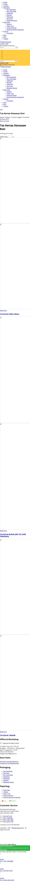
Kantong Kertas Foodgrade (15, 30)
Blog (4, 37)
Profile (5, 4)
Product (5, 31)
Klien (4, 35)
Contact (5, 39)
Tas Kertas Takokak (7, 735)
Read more (3, 310)
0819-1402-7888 (8, 820)
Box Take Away (11, 11)
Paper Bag (6, 22)
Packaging (6, 8)
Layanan (6, 6)
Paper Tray (10, 26)
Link (1, 109)
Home (5, 2)
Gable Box (10, 13)
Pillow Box (10, 17)
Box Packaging (11, 9)
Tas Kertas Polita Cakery (9, 314)
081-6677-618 (7, 816)
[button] (4, 44)
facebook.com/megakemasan (9, 761)
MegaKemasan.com (18, 828)
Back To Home (4, 121)
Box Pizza (10, 19)
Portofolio (10, 33)
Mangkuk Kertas (12, 20)
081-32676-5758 (8, 822)
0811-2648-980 (7, 818)
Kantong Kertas (11, 28)
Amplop (9, 24)
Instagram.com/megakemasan (9, 763)
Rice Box (9, 15)
